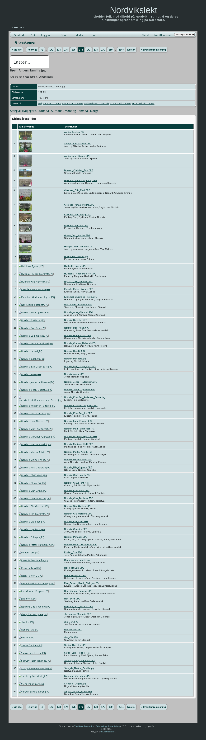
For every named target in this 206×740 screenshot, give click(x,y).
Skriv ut (145, 34)
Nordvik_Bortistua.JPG (75, 320)
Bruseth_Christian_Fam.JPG (78, 170)
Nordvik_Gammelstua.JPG (77, 335)
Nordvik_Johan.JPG (74, 374)
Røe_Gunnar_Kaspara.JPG (78, 591)
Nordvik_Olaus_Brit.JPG (76, 482)
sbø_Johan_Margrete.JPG (77, 614)
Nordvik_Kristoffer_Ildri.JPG (78, 413)
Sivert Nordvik (108, 731)
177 (88, 49)
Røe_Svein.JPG (72, 598)
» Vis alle (17, 49)
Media (79, 35)
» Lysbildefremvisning (153, 49)
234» (121, 49)
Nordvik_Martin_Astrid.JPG (78, 452)
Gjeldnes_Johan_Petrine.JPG (79, 204)
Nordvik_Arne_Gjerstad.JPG (78, 312)
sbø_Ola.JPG (71, 637)
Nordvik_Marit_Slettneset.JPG (79, 428)
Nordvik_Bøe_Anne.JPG (76, 327)
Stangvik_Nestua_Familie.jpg (79, 668)
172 (51, 49)
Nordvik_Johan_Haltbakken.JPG (80, 382)
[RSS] (53, 727)
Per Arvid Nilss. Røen (143, 103)
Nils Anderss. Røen (72, 103)
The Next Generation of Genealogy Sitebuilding (97, 726)
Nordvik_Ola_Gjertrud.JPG (77, 506)
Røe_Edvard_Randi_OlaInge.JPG (81, 583)
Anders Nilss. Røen (120, 103)
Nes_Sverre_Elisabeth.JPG (78, 304)
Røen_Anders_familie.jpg (77, 560)
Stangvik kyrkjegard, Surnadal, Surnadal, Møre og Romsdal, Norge (54, 111)
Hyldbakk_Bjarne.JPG (75, 266)
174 (66, 49)
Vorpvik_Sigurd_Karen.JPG (78, 691)
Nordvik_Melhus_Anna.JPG (78, 459)
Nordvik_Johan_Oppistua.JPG (79, 389)
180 (110, 49)
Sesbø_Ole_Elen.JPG (75, 645)
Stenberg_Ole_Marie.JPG (77, 676)
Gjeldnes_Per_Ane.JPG (76, 225)
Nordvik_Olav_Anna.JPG (76, 490)
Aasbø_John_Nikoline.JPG (77, 143)
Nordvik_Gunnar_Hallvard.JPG (80, 343)
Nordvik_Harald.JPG (74, 351)
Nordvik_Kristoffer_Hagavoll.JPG (81, 405)
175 (73, 49)
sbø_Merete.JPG (73, 629)
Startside (19, 35)
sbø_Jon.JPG (71, 622)
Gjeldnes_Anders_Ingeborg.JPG (80, 180)
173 (59, 49)
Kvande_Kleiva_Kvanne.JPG (78, 289)
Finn (63, 35)
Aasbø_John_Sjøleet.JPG (77, 156)
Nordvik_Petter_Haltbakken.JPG (80, 544)
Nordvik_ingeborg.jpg (75, 358)
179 (103, 49)
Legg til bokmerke (162, 34)
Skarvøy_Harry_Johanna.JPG (79, 660)
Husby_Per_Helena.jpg (76, 256)
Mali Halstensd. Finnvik (96, 103)
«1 (42, 49)
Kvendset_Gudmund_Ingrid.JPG (80, 297)
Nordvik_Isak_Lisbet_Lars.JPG (80, 366)
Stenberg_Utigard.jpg (75, 683)
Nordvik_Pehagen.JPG (75, 537)
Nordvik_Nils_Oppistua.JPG (78, 467)
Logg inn (46, 35)
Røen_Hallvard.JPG (74, 567)
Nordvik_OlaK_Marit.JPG (77, 475)
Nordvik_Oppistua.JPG (75, 529)
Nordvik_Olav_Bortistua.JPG (78, 498)
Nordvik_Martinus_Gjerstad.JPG (80, 436)
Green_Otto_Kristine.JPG (77, 235)
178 (96, 49)
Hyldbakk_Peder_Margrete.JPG (80, 273)
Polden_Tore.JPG (73, 552)
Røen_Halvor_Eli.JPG (75, 575)
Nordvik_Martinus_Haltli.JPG (78, 444)
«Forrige (32, 49)
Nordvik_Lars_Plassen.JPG (78, 421)
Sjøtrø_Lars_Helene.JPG (77, 652)
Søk (33, 35)
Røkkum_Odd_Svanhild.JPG (78, 606)
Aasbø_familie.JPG (74, 132)
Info (95, 35)
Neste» (131, 49)
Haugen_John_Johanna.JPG (79, 246)
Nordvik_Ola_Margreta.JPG (78, 513)
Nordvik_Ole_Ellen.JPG (76, 521)
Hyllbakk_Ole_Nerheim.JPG (78, 281)
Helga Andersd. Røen (49, 103)
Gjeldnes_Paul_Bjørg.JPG (77, 214)
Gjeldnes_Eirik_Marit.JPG (77, 190)
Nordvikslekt (133, 10)
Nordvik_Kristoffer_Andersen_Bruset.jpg (84, 397)
